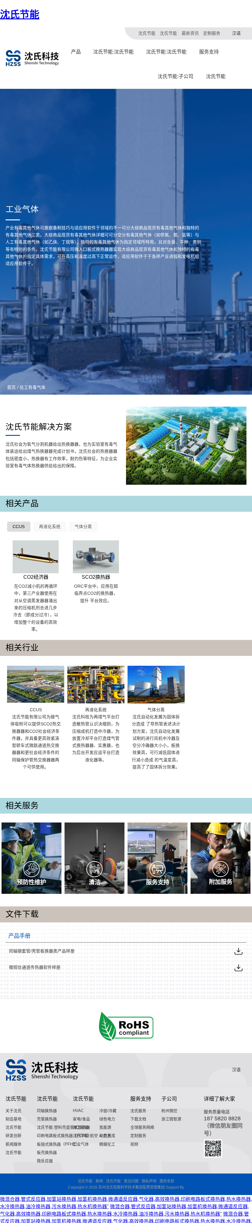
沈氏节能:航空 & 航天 (92, 1135)
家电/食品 (81, 1119)
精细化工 (107, 1144)
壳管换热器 (47, 1119)
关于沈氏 (14, 1110)
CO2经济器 (35, 577)
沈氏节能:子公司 (175, 76)
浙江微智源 (171, 1119)
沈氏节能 (19, 14)
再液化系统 (50, 526)
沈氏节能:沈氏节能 (113, 51)
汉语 (236, 33)
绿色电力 (107, 1119)
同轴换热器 (47, 1110)
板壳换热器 (47, 1152)
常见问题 (131, 1181)
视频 (134, 1144)
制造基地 (14, 1119)
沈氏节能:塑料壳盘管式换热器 (63, 1127)
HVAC (78, 1110)
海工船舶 (81, 1127)
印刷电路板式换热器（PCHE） (64, 1135)
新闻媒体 (14, 1144)
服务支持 (209, 51)
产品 (76, 51)
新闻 (99, 1181)
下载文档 (138, 1119)
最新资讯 (190, 33)
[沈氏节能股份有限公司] (33, 58)
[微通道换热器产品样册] (238, 967)
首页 (11, 387)
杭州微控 (169, 1110)
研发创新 (14, 1135)
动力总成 (107, 1135)
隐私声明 (149, 1181)
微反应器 (45, 1160)
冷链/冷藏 (107, 1110)
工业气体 (81, 1144)
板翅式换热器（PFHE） (58, 1144)
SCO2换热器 (96, 577)
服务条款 (166, 1181)
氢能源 (105, 1127)
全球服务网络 (142, 1127)
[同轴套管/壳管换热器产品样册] (238, 951)
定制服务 (211, 33)
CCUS (19, 526)
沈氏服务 (138, 1110)
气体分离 (83, 526)
